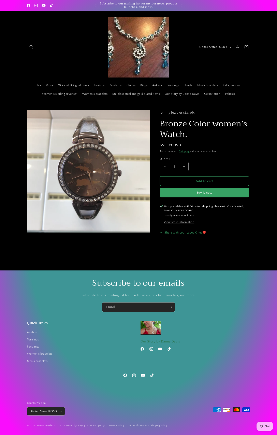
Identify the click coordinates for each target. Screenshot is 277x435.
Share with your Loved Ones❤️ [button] (185, 232)
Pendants (33, 347)
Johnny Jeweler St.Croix (50, 425)
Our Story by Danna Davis (160, 341)
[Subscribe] (170, 307)
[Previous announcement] (95, 5)
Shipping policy (159, 425)
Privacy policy (117, 425)
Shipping (184, 151)
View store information (179, 222)
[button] (31, 47)
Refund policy (97, 425)
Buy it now (204, 192)
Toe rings (33, 339)
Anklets (32, 332)
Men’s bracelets (37, 361)
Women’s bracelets (39, 354)
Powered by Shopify (74, 425)
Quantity (165, 158)
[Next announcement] (181, 5)
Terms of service (137, 425)
